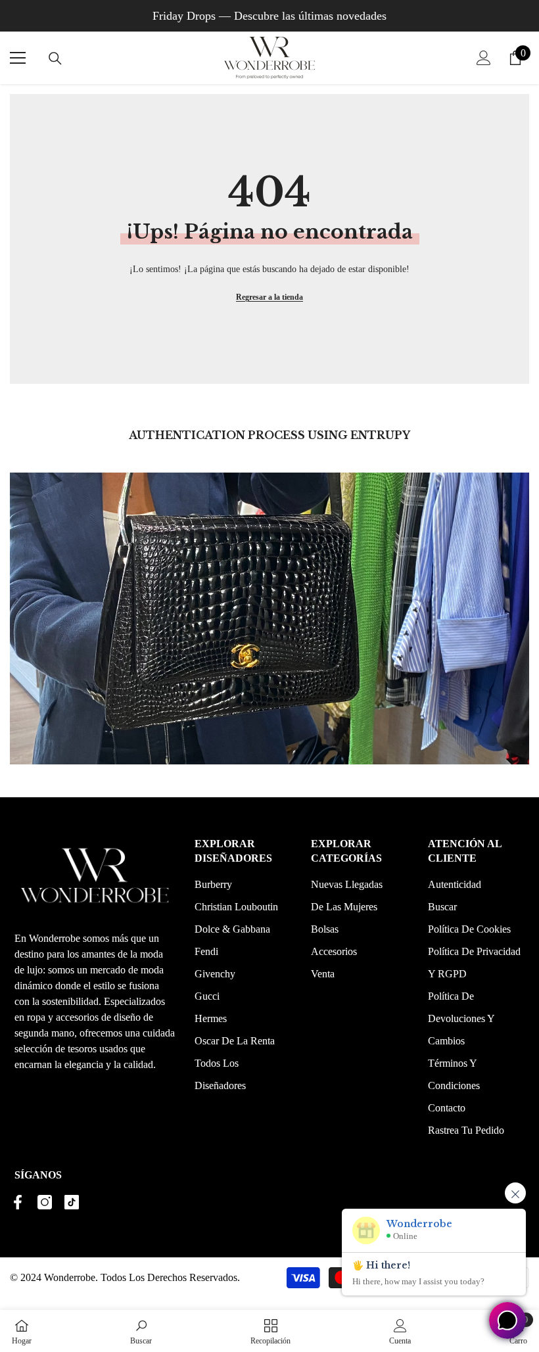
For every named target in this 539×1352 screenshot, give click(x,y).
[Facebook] (18, 1202)
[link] (141, 1331)
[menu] (18, 58)
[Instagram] (45, 1202)
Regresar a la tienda (269, 297)
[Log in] (484, 58)
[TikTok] (71, 1202)
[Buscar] (55, 58)
